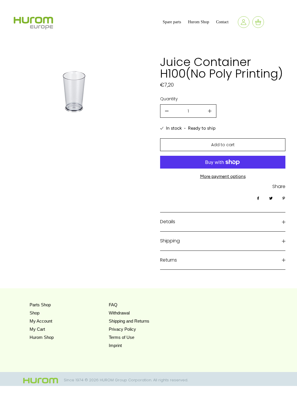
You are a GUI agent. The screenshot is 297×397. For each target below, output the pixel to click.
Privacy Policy (122, 329)
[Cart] (258, 22)
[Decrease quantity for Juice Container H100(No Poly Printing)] (166, 111)
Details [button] (167, 221)
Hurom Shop (42, 337)
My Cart (37, 329)
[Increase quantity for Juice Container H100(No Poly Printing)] (209, 111)
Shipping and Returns (129, 321)
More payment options (223, 176)
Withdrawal (119, 312)
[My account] (243, 22)
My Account (41, 321)
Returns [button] (168, 260)
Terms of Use (121, 337)
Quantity (169, 99)
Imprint (115, 345)
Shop (34, 312)
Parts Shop (40, 304)
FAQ (113, 304)
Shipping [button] (170, 240)
